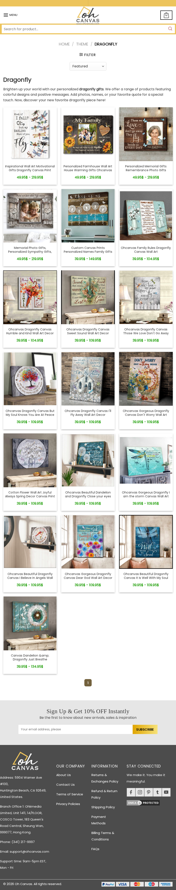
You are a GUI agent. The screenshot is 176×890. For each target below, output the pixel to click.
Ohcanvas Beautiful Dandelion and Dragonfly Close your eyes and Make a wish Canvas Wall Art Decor (87, 498)
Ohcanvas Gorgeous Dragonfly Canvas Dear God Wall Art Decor (88, 576)
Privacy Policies (68, 804)
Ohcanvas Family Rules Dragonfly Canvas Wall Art (146, 250)
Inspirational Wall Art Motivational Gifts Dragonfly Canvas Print (30, 168)
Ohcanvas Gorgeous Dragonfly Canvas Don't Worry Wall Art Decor (146, 415)
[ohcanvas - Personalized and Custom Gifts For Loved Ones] (88, 16)
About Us (63, 775)
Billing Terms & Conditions (102, 836)
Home (64, 44)
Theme (82, 44)
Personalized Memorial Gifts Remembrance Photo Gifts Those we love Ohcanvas (146, 170)
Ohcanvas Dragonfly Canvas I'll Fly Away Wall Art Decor (88, 413)
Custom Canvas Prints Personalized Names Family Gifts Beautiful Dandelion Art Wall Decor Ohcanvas (88, 254)
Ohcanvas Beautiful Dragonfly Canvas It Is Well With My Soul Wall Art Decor (145, 578)
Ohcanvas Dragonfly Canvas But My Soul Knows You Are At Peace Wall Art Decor (30, 415)
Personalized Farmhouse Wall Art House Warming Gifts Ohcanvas (88, 168)
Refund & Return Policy (104, 794)
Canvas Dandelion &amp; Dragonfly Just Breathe (30, 657)
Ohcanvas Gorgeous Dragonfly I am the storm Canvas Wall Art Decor (146, 496)
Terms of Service (69, 794)
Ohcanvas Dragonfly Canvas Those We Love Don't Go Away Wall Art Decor (146, 333)
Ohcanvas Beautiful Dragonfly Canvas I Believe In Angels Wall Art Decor (30, 578)
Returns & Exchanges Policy (104, 778)
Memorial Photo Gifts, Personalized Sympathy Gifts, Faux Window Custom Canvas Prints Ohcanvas (30, 254)
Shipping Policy (103, 807)
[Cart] (166, 15)
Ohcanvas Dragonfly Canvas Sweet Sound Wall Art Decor (87, 331)
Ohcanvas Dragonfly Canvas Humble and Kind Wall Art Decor (30, 331)
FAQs (95, 849)
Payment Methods (98, 819)
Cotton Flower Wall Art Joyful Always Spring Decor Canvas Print (30, 494)
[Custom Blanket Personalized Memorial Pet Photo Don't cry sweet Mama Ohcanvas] (30, 134)
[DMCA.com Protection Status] (151, 802)
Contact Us (65, 784)
